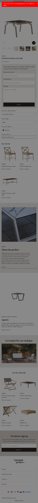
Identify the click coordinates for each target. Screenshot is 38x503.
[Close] (37, 3)
